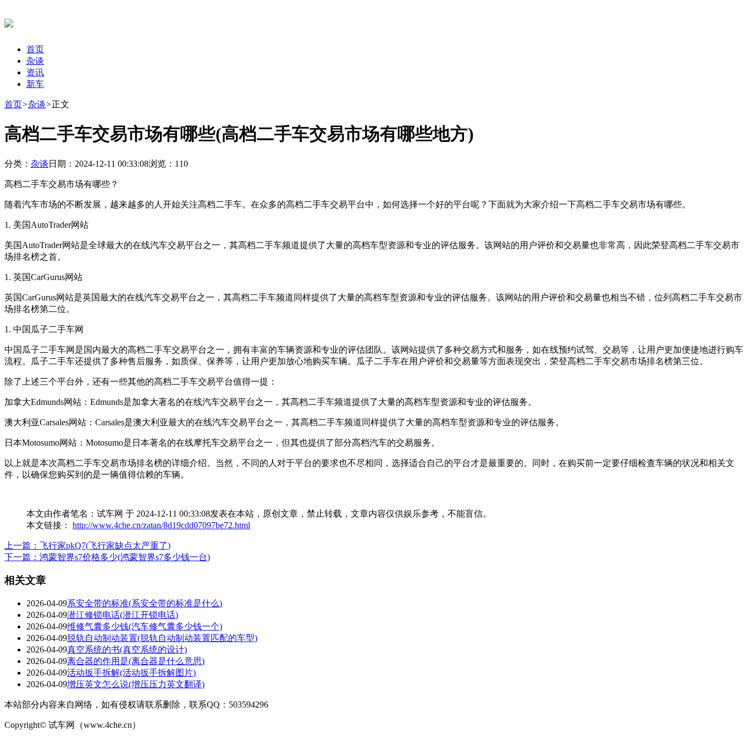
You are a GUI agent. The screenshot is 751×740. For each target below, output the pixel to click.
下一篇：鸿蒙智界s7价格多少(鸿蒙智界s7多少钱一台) (107, 557)
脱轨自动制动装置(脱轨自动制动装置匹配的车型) (162, 638)
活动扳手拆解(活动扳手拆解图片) (131, 672)
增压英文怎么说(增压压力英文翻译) (136, 684)
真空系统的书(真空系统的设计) (127, 649)
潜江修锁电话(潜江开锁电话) (122, 615)
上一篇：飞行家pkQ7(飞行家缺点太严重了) (87, 545)
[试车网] (8, 21)
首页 (35, 49)
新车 (35, 84)
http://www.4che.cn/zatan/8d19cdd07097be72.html (161, 525)
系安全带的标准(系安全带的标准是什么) (144, 603)
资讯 (35, 72)
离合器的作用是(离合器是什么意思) (136, 661)
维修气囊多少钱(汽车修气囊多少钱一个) (144, 626)
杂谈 (35, 60)
